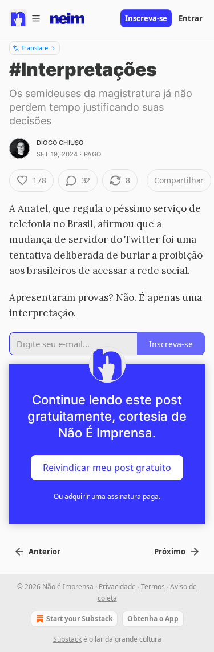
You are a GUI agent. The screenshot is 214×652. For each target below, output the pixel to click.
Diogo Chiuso (60, 143)
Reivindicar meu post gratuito (107, 467)
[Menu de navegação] (25, 18)
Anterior (44, 551)
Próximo (169, 551)
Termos (153, 586)
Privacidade (117, 586)
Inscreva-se (146, 18)
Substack (67, 639)
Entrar (191, 18)
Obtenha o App (153, 618)
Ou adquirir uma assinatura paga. (107, 496)
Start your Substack (79, 618)
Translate (34, 47)
